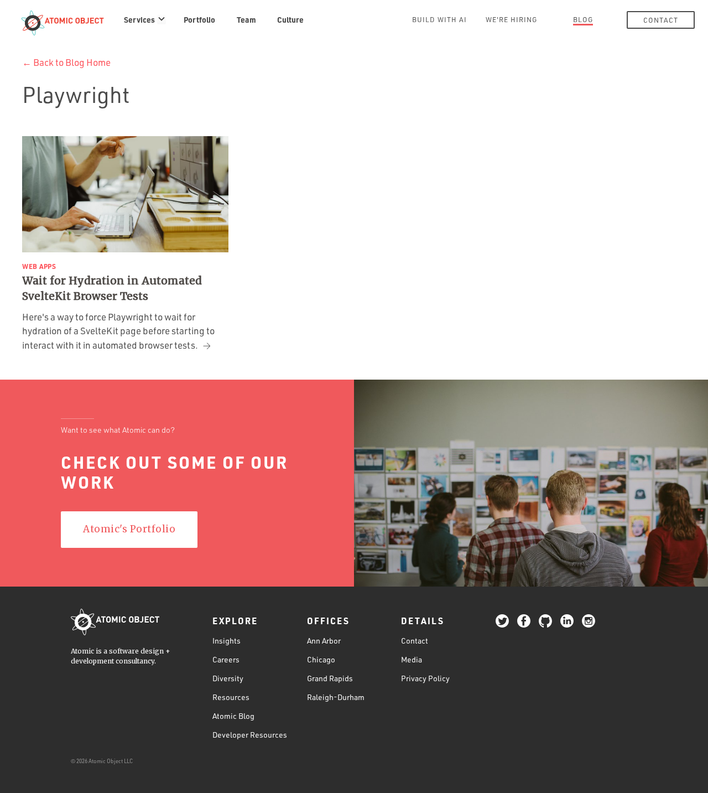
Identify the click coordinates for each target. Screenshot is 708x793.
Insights (226, 640)
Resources (230, 697)
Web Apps (39, 266)
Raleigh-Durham (336, 697)
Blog (583, 19)
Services (139, 19)
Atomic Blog (233, 716)
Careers (226, 659)
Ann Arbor (324, 640)
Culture (290, 19)
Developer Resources (249, 734)
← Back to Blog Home (66, 62)
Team (246, 19)
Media (411, 659)
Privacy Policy (425, 678)
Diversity (227, 678)
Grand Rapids (330, 678)
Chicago (321, 659)
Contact (660, 19)
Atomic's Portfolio (129, 529)
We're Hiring (511, 19)
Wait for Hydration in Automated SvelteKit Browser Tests (112, 288)
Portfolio (199, 19)
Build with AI (439, 19)
